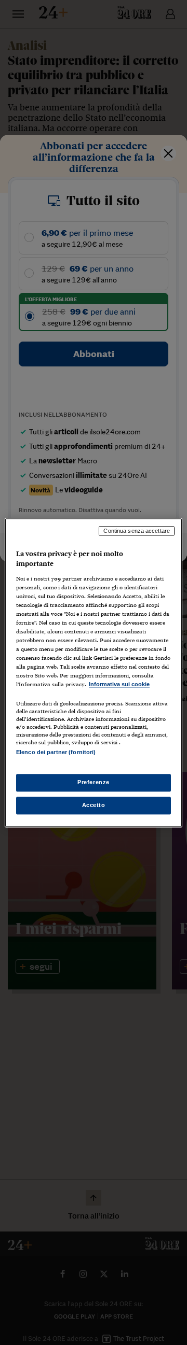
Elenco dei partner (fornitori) (56, 752)
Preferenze (93, 782)
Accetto (93, 805)
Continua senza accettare (136, 531)
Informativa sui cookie (119, 685)
